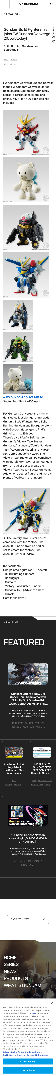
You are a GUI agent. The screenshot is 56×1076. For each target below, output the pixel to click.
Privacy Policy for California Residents (22, 1052)
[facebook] (53, 41)
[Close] (52, 1002)
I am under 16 (28, 1070)
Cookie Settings (28, 1061)
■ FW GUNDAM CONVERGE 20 (23, 397)
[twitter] (53, 36)
